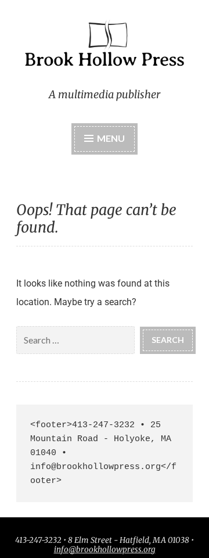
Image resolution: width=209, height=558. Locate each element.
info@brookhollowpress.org (105, 550)
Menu (111, 138)
